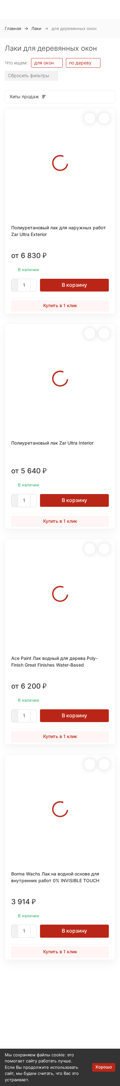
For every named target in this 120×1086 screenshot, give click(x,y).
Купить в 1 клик (60, 305)
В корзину (74, 285)
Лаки (36, 28)
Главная (13, 28)
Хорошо (103, 1066)
